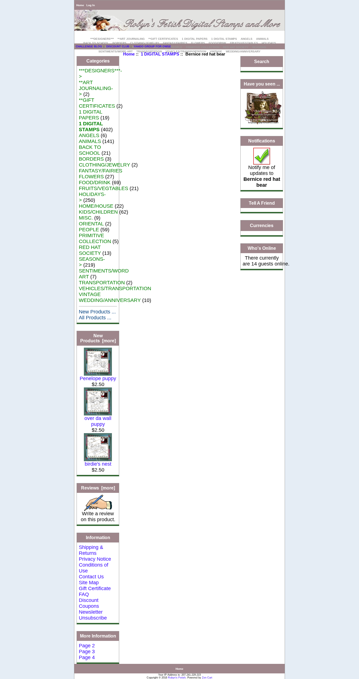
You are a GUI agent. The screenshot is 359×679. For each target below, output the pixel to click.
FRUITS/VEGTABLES (244, 43)
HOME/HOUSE (96, 206)
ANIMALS (262, 38)
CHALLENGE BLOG (89, 46)
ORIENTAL (91, 224)
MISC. (86, 218)
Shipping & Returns (91, 550)
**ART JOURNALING (131, 38)
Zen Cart (207, 677)
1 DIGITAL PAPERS (195, 38)
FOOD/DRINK (217, 43)
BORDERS (119, 43)
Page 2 (87, 645)
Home (80, 5)
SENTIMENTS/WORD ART (115, 51)
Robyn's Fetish (177, 677)
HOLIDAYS (269, 43)
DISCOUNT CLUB (117, 46)
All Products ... (95, 317)
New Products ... (97, 312)
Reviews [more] (98, 488)
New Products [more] (98, 338)
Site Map (89, 582)
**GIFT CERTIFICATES (163, 38)
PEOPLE (176, 47)
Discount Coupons (89, 603)
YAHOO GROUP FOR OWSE (152, 46)
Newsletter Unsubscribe (93, 615)
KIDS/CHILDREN (98, 212)
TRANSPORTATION (102, 282)
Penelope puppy (98, 378)
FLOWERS (198, 43)
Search (261, 61)
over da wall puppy (97, 421)
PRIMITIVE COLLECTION (202, 47)
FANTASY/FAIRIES (175, 43)
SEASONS (259, 47)
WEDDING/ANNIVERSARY (243, 51)
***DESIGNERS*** (102, 38)
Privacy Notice (95, 559)
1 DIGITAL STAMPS (160, 54)
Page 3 (87, 651)
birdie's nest (98, 464)
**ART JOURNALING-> (96, 88)
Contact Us (91, 576)
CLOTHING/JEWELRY (144, 43)
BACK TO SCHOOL (96, 43)
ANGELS (246, 38)
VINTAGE (90, 294)
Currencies (261, 225)
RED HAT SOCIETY (235, 47)
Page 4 (87, 657)
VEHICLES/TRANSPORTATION (115, 288)
